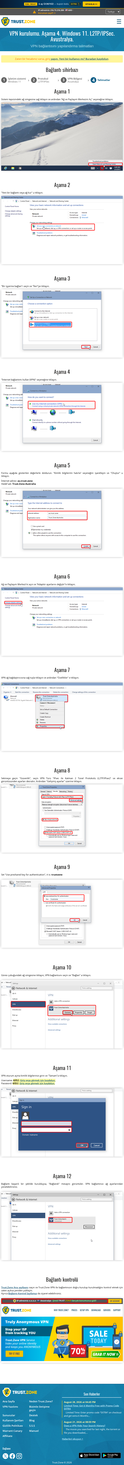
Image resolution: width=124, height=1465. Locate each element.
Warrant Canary (12, 1431)
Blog (31, 1420)
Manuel (34, 1431)
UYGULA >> (91, 4)
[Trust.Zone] (18, 21)
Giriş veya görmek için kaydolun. (37, 1080)
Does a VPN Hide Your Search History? (84, 1425)
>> (47, 13)
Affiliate (7, 1436)
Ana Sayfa (9, 1401)
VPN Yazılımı (10, 1406)
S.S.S (32, 1425)
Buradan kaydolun (96, 59)
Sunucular (9, 1415)
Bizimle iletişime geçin (39, 1408)
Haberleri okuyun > (72, 1438)
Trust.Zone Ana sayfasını (14, 1287)
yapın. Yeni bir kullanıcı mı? (67, 59)
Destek (33, 1415)
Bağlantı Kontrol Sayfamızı (22, 1293)
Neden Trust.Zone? (41, 1401)
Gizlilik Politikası (13, 1425)
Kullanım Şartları (13, 1420)
